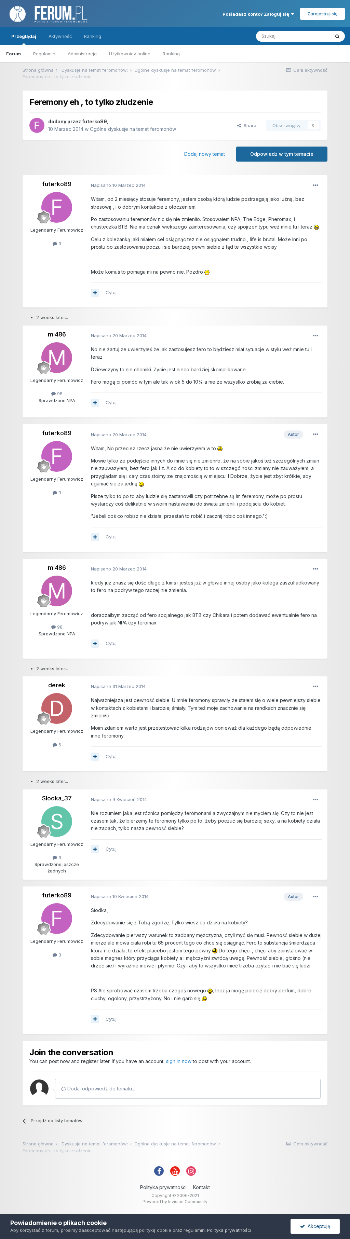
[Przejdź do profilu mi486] (56, 357)
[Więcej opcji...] (315, 185)
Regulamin (44, 53)
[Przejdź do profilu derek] (56, 708)
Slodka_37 (57, 798)
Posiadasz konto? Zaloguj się (257, 14)
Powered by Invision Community (175, 1201)
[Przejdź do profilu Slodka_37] (56, 821)
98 (59, 393)
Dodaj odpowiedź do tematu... (100, 1088)
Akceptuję (317, 1226)
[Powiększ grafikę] (316, 227)
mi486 (57, 334)
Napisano (118, 185)
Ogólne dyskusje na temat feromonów (133, 129)
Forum (13, 53)
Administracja (82, 53)
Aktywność (60, 36)
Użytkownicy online (129, 53)
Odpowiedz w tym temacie (281, 154)
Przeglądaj (23, 36)
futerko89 (94, 121)
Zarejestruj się (322, 13)
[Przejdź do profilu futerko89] (36, 125)
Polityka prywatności (163, 1187)
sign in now (178, 1061)
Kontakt (201, 1187)
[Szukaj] (337, 36)
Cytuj (111, 292)
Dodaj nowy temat (204, 154)
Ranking (171, 53)
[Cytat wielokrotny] (95, 293)
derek (56, 685)
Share (248, 125)
